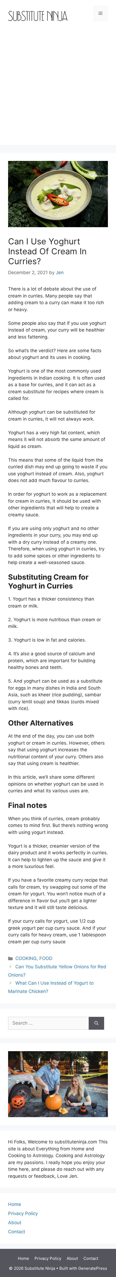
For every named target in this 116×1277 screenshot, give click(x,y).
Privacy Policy (23, 1213)
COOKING (26, 958)
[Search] (96, 1023)
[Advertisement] (58, 87)
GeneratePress (92, 1268)
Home (14, 1204)
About (14, 1222)
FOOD (45, 958)
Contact (16, 1231)
